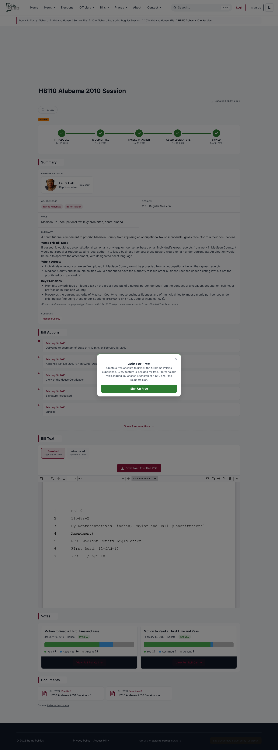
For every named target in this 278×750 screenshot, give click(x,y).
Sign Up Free (139, 388)
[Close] (176, 358)
